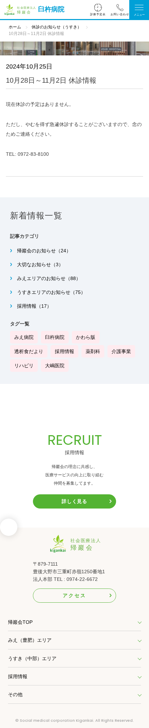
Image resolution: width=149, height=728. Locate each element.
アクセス (74, 595)
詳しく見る (74, 501)
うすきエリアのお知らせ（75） (51, 292)
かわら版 (85, 337)
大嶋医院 (54, 365)
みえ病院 (24, 337)
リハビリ (24, 365)
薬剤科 (93, 351)
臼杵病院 (51, 9)
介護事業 (121, 351)
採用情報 (64, 351)
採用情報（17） (34, 306)
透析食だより (28, 351)
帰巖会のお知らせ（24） (44, 250)
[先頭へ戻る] (8, 529)
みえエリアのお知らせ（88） (49, 278)
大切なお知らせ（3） (40, 264)
